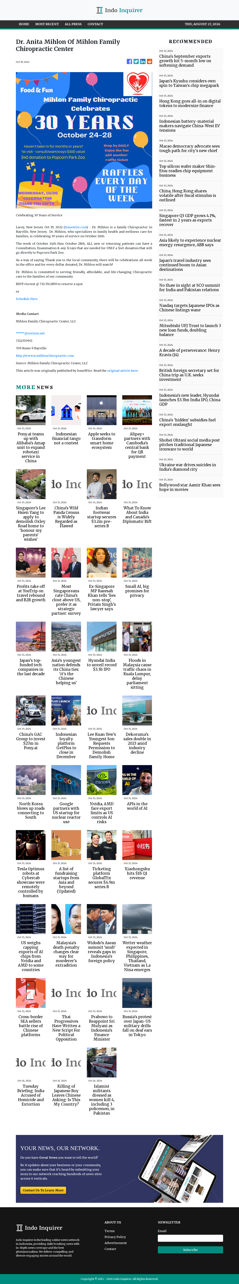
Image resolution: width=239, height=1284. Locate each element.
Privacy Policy (115, 1237)
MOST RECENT (47, 24)
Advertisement (116, 1243)
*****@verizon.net (30, 333)
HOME (24, 24)
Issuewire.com (76, 227)
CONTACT (95, 24)
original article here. (123, 370)
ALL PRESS (73, 24)
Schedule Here (27, 299)
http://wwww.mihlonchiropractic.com (45, 356)
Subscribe (190, 1250)
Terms (110, 1231)
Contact (110, 1249)
